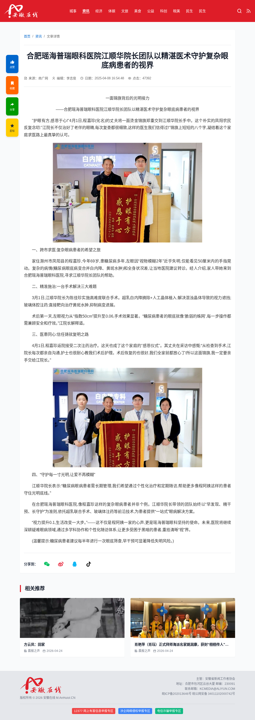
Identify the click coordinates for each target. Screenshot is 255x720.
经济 (98, 11)
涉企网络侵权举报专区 (135, 711)
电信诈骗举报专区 (169, 711)
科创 (163, 11)
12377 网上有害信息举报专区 (93, 711)
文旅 (124, 11)
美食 (137, 11)
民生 (189, 11)
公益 (150, 11)
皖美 (176, 11)
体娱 (111, 11)
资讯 (85, 11)
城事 (72, 11)
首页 (27, 36)
